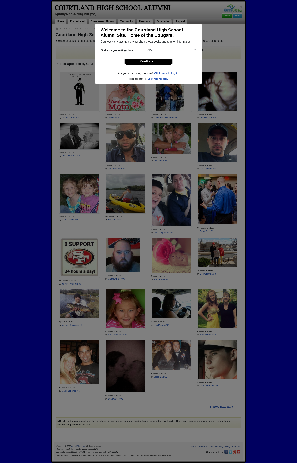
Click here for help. (158, 79)
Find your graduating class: (117, 50)
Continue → (148, 61)
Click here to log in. (166, 73)
